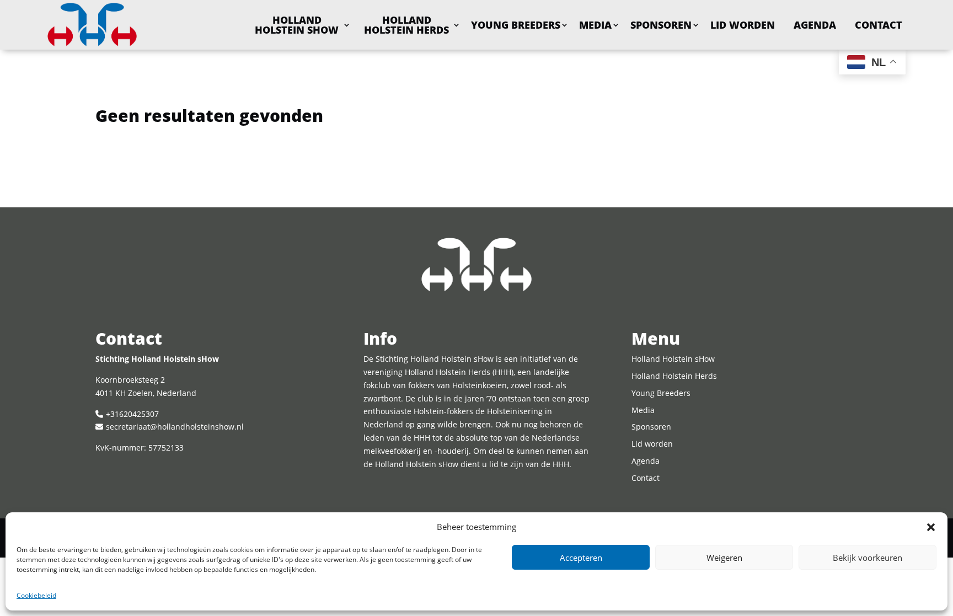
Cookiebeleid (36, 595)
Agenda (815, 24)
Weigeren (724, 557)
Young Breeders (515, 24)
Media (595, 24)
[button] (930, 527)
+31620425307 (132, 414)
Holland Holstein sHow (297, 24)
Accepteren (581, 557)
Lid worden (742, 24)
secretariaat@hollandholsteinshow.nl (175, 426)
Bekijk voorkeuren (867, 557)
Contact (878, 24)
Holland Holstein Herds (406, 24)
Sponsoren (661, 24)
